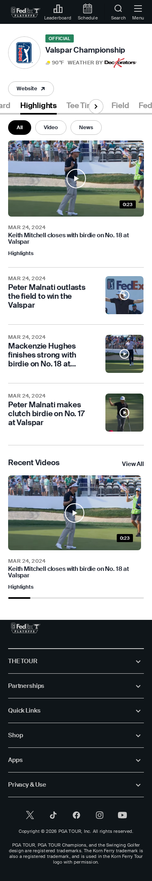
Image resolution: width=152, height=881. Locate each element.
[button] (74, 63)
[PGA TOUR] (25, 628)
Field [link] (120, 105)
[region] (76, 533)
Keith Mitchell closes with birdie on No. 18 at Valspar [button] (68, 238)
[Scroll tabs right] (96, 106)
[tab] (38, 107)
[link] (25, 12)
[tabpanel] (76, 357)
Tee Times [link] (84, 105)
